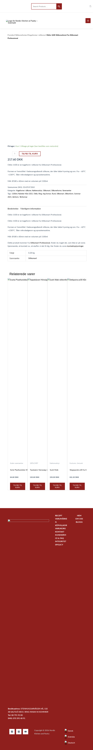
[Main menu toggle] (88, 20)
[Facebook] (12, 731)
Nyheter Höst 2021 (25, 194)
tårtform (15, 197)
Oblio (36, 194)
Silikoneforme (21, 35)
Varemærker (66, 191)
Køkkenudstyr (37, 191)
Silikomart (46, 191)
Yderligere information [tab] (30, 209)
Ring (40, 194)
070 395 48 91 (19, 718)
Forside (11, 35)
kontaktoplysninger (75, 246)
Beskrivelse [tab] (13, 209)
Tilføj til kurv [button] (17, 486)
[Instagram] (18, 731)
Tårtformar (23, 197)
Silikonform (69, 194)
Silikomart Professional (40, 243)
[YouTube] (25, 731)
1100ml (14, 194)
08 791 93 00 (17, 715)
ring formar (47, 194)
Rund (54, 194)
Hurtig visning (17, 459)
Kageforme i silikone (36, 35)
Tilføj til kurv (30, 154)
